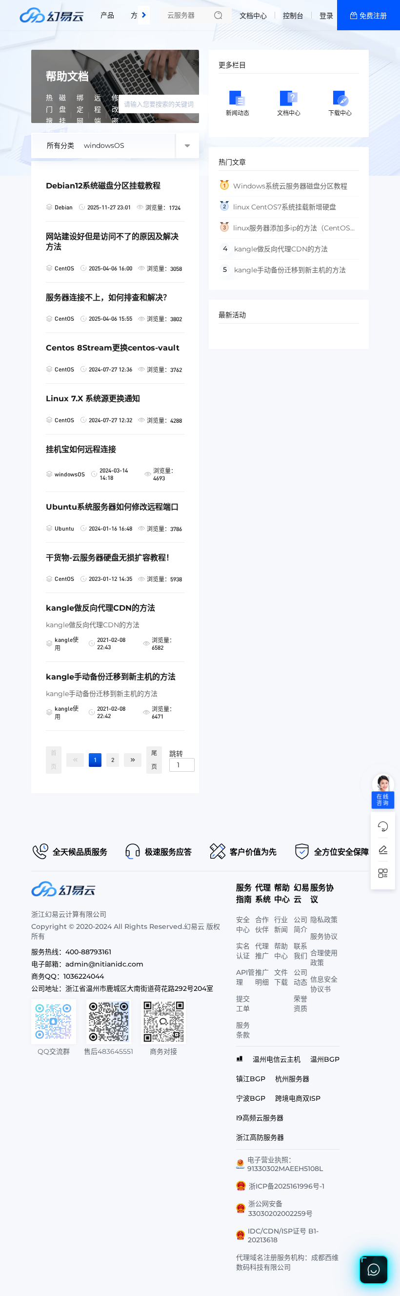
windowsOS (104, 145)
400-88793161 (88, 951)
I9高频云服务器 (259, 1117)
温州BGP (325, 1059)
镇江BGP (250, 1078)
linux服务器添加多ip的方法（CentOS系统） (288, 231)
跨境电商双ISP (297, 1098)
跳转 (176, 753)
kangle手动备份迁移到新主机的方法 (290, 270)
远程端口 (97, 115)
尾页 (154, 759)
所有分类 (60, 145)
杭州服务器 (292, 1078)
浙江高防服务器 (260, 1137)
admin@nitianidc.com (104, 964)
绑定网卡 (80, 115)
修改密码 (115, 115)
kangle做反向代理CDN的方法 (281, 249)
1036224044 (83, 976)
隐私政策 (324, 919)
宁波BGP (250, 1098)
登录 (326, 15)
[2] (132, 760)
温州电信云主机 (276, 1059)
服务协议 (324, 936)
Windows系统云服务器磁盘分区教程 (290, 186)
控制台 (293, 15)
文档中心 (253, 15)
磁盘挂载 (62, 115)
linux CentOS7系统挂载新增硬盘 (284, 207)
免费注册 (373, 15)
